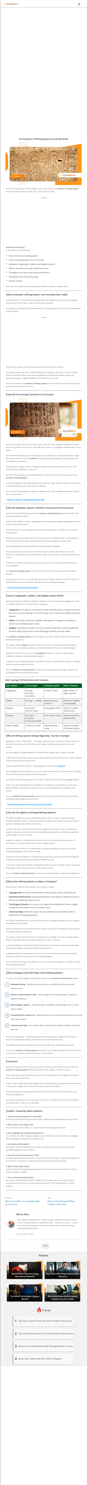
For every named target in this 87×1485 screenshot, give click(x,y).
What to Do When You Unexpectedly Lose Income (25, 500)
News (45, 1246)
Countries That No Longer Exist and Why (22, 587)
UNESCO (61, 766)
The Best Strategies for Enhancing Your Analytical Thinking (29, 804)
